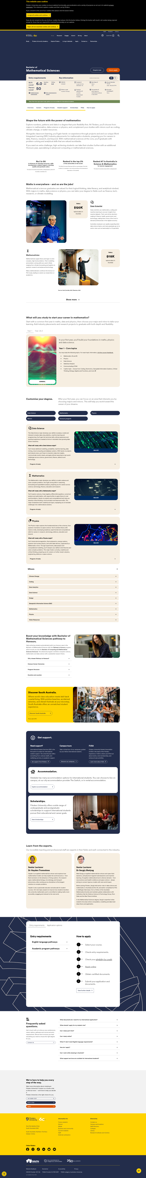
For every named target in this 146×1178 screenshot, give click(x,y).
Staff (59, 1133)
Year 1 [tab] (29, 331)
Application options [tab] (54, 925)
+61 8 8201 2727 (32, 1098)
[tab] (73, 299)
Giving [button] (80, 35)
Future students (63, 1122)
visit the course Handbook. (105, 352)
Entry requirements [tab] (37, 925)
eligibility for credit (104, 959)
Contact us (93, 1122)
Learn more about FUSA (97, 762)
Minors (29, 419)
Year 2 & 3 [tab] (39, 331)
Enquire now (97, 70)
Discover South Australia (38, 713)
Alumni (60, 1124)
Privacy (76, 1169)
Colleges (93, 1128)
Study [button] (52, 35)
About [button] (86, 35)
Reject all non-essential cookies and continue (41, 27)
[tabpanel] (73, 360)
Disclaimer (45, 1169)
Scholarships (74, 108)
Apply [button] (77, 41)
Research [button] (59, 35)
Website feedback (31, 1169)
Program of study (49, 108)
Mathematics (64, 413)
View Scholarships (37, 819)
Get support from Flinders (39, 762)
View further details (84, 990)
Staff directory (94, 1126)
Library (92, 1130)
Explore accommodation (39, 787)
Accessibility (61, 1169)
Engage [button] (67, 35)
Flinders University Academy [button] (41, 41)
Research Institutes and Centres (99, 1133)
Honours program (65, 419)
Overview (30, 108)
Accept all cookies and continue (37, 15)
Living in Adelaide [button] (68, 41)
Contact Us (31, 1042)
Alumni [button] (73, 35)
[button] (102, 36)
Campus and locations (97, 1124)
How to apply (113, 70)
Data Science (31, 413)
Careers (38, 108)
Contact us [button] (85, 41)
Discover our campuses (68, 761)
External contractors (64, 1135)
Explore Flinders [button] (56, 41)
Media (60, 1126)
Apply (29, 1106)
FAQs (82, 108)
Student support (62, 108)
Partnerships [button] (94, 41)
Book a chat (30, 1102)
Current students (63, 1130)
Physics (94, 413)
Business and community (65, 1128)
